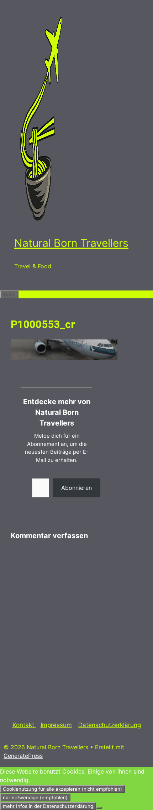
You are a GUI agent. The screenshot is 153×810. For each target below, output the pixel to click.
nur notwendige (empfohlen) (35, 797)
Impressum (56, 725)
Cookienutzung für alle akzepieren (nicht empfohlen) (62, 789)
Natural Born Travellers (71, 243)
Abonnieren (76, 487)
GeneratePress (23, 755)
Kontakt (24, 725)
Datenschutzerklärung (109, 725)
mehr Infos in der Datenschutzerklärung (48, 806)
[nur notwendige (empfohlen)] (99, 808)
